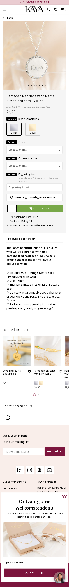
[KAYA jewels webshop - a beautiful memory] (34, 9)
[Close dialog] (64, 496)
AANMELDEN (34, 573)
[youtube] (49, 470)
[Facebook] (19, 470)
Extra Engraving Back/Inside (12, 372)
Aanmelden (55, 451)
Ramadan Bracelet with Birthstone (44, 372)
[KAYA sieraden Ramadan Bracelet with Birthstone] (48, 350)
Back (10, 17)
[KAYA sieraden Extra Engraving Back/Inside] (17, 350)
